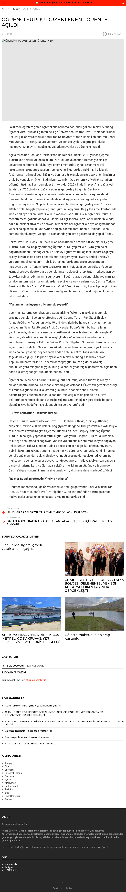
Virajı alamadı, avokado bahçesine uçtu (30, 743)
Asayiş (8, 763)
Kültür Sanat (11, 786)
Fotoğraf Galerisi (13, 773)
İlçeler (8, 779)
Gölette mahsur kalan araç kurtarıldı (87, 636)
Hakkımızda (11, 864)
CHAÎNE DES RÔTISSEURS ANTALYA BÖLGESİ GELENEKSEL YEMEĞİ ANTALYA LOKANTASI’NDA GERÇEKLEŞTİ (94, 585)
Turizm (8, 799)
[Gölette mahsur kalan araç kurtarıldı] (94, 614)
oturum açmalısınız (36, 680)
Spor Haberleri (12, 796)
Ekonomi (9, 769)
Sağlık (8, 792)
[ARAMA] (123, 3)
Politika (9, 789)
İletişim (9, 867)
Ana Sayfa (58, 888)
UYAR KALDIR (12, 870)
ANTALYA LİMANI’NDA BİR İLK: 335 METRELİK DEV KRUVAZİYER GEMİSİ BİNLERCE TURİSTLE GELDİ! (31, 638)
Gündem (9, 776)
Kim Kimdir (10, 783)
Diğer (7, 766)
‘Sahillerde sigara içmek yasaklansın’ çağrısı (22, 547)
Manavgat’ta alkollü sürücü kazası (27, 737)
